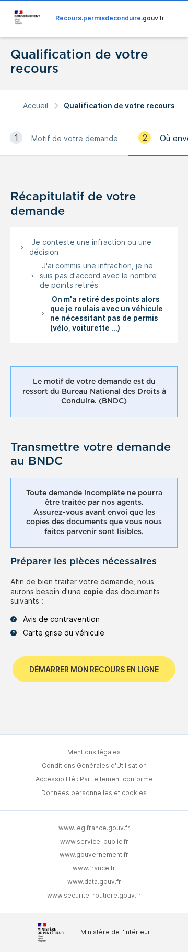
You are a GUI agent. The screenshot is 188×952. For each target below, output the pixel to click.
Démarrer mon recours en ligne (94, 669)
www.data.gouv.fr (94, 882)
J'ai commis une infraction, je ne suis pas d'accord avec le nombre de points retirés (98, 275)
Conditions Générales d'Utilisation (94, 765)
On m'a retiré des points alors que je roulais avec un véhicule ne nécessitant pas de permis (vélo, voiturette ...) (106, 313)
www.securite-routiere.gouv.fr (94, 895)
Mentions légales (94, 752)
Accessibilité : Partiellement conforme (94, 779)
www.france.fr (94, 868)
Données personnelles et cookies (94, 793)
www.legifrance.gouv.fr (94, 828)
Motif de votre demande (74, 138)
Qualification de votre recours (119, 105)
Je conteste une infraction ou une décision (90, 246)
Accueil (35, 105)
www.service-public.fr (94, 841)
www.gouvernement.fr (94, 854)
